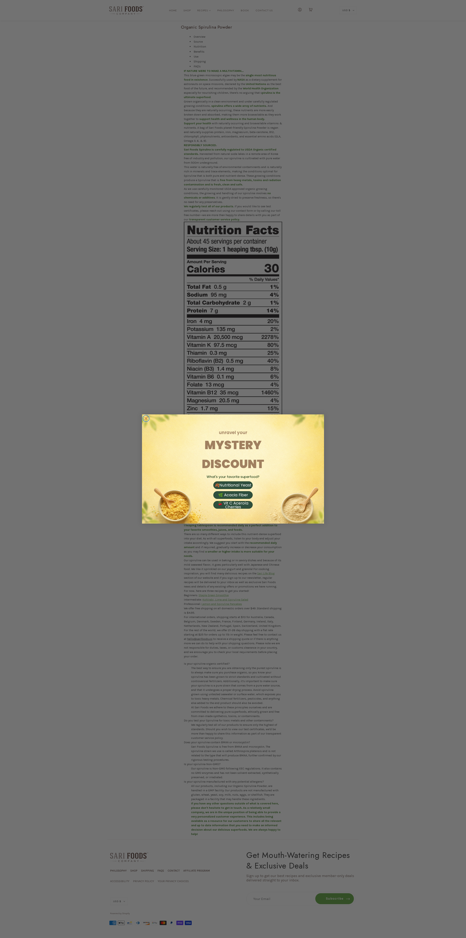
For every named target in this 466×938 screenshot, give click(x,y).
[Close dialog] (146, 418)
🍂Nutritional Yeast (233, 485)
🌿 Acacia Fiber (233, 495)
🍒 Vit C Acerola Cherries (233, 505)
